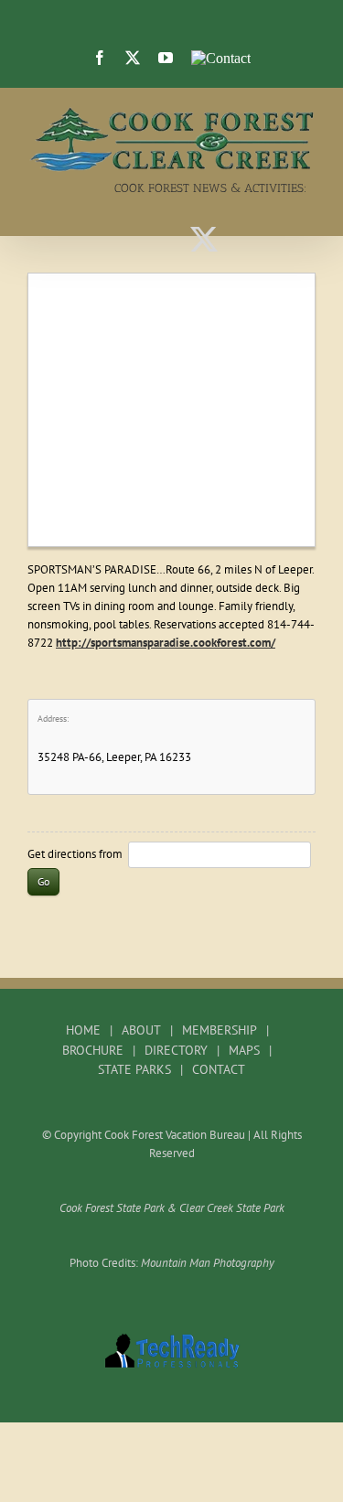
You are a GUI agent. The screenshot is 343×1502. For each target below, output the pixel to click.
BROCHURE (92, 1050)
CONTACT (218, 1069)
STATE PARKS (134, 1069)
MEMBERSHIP (219, 1030)
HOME (83, 1030)
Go (43, 881)
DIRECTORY (176, 1050)
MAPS (244, 1050)
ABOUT (141, 1030)
